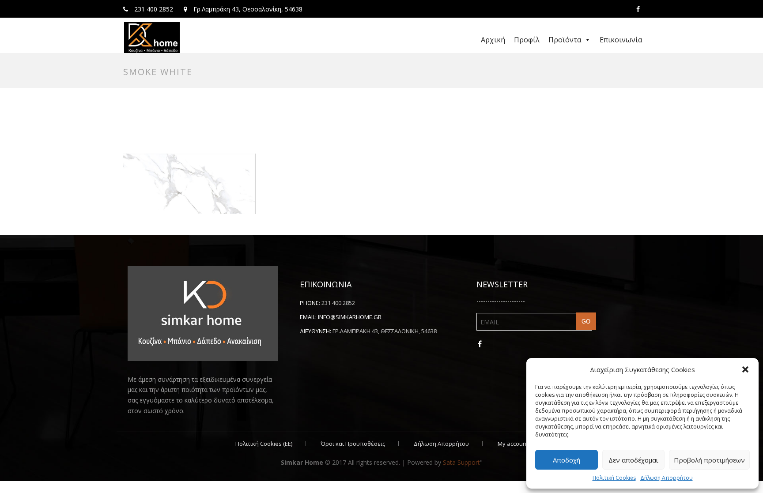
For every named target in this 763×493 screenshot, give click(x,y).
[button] (745, 369)
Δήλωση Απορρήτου (666, 478)
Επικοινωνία (621, 40)
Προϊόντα (564, 40)
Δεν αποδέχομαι (633, 459)
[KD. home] (152, 37)
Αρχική (493, 40)
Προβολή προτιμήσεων (709, 459)
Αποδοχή (566, 459)
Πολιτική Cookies (614, 478)
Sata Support (461, 462)
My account (513, 444)
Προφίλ (527, 40)
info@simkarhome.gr (350, 317)
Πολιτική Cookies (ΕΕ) (263, 444)
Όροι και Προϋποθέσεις (353, 444)
